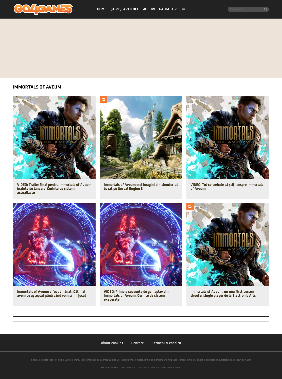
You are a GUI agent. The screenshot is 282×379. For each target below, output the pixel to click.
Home (102, 9)
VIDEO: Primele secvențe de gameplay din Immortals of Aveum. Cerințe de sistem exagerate (136, 295)
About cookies (112, 343)
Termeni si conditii (166, 343)
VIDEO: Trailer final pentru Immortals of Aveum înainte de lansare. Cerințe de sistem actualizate (54, 188)
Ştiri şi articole (125, 9)
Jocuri (149, 9)
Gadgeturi (168, 9)
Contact (137, 343)
